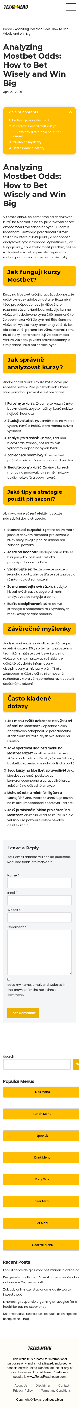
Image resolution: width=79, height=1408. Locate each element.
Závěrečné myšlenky (27, 142)
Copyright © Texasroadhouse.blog (39, 1399)
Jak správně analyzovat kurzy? (34, 126)
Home (7, 29)
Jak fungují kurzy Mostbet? (30, 120)
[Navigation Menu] (71, 7)
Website (14, 910)
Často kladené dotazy (28, 148)
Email (12, 892)
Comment (16, 927)
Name (13, 875)
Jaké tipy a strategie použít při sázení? (36, 134)
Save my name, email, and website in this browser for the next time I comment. (36, 989)
